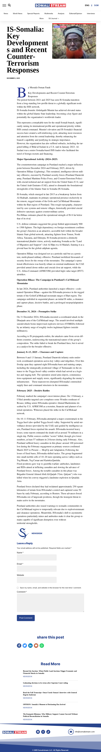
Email (20, 564)
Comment (22, 592)
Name (20, 553)
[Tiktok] (48, 732)
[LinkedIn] (30, 645)
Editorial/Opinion (75, 13)
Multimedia (48, 13)
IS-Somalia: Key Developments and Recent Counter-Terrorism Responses (27, 49)
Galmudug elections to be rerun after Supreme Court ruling (45, 683)
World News (17, 13)
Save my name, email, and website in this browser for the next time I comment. (50, 588)
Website (20, 575)
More (42, 18)
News (6, 13)
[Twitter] (25, 645)
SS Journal (53, 18)
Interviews (91, 13)
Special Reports (33, 13)
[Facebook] (19, 645)
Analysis (61, 13)
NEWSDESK (37, 533)
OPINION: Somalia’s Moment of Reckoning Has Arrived (44, 704)
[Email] (36, 645)
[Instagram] (43, 732)
